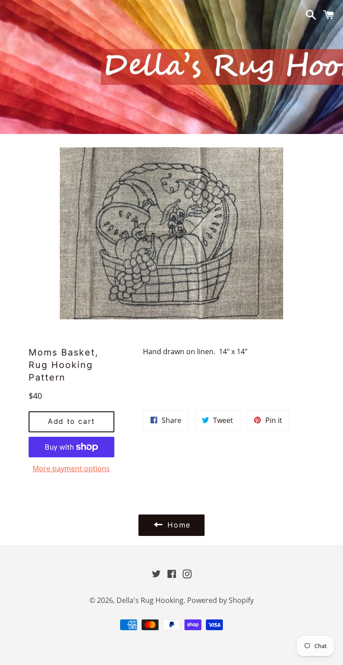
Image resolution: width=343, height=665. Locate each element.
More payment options (71, 468)
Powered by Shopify (220, 600)
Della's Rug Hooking (150, 600)
